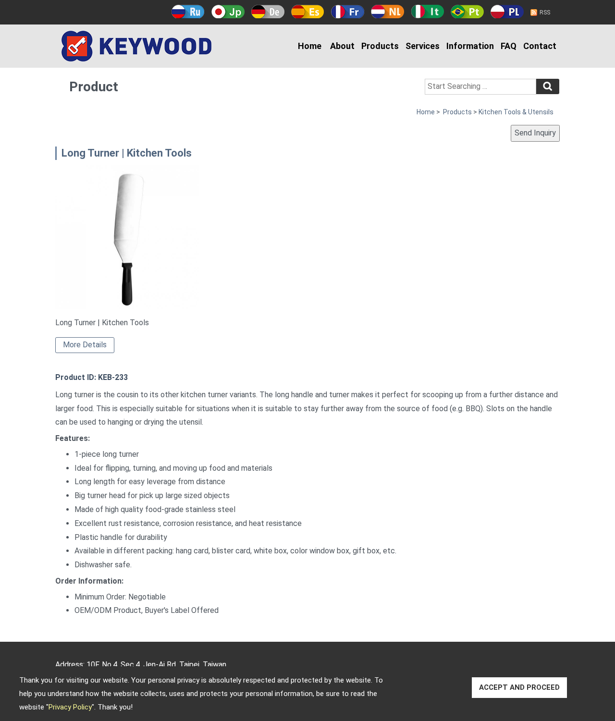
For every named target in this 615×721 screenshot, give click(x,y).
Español (307, 11)
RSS (545, 12)
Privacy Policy (70, 707)
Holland (387, 11)
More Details (85, 344)
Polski (507, 11)
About (342, 46)
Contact (539, 46)
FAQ (509, 46)
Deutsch (267, 11)
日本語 (228, 11)
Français (347, 11)
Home (309, 46)
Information (470, 46)
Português (467, 11)
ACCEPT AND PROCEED (519, 687)
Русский (188, 11)
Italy (427, 11)
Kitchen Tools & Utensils (516, 112)
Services (423, 46)
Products (380, 46)
